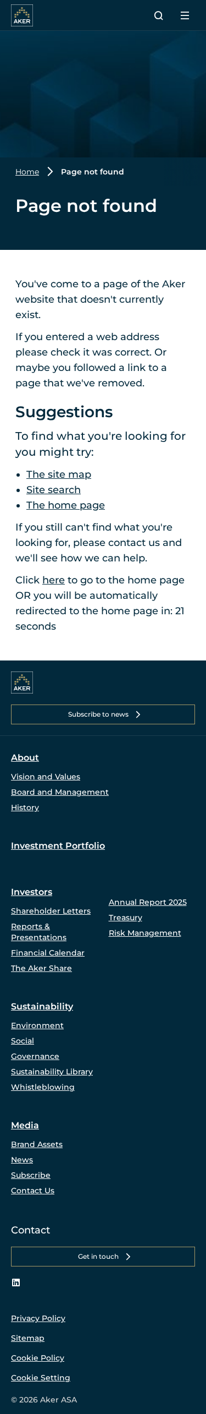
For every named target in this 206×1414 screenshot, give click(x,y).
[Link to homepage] (22, 682)
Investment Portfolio (58, 845)
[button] (103, 714)
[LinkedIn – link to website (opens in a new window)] (16, 1283)
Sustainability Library (52, 1072)
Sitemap (27, 1338)
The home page (65, 505)
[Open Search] (159, 15)
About (25, 757)
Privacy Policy (38, 1318)
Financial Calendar (48, 953)
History (25, 807)
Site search (53, 490)
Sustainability (42, 1006)
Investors (31, 892)
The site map (58, 474)
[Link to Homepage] (22, 15)
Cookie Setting (40, 1378)
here (53, 580)
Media (25, 1125)
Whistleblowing (43, 1087)
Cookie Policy (37, 1358)
